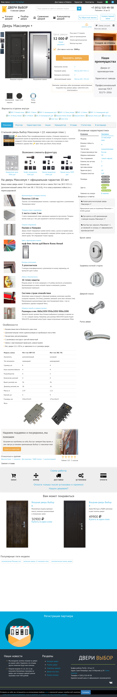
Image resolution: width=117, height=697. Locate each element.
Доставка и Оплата (63, 2)
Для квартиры (27, 459)
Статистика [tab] (86, 125)
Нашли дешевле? (58, 488)
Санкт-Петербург (17, 2)
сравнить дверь (87, 27)
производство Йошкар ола (11, 561)
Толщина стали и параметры (31, 210)
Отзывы (73, 125)
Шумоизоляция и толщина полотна (34, 195)
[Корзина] (79, 8)
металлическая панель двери (62, 561)
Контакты (89, 2)
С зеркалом (16, 459)
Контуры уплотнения (29, 262)
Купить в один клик (42, 521)
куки (46, 692)
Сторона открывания (29, 225)
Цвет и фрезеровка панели (31, 240)
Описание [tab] (7, 125)
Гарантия (78, 2)
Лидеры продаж (52, 675)
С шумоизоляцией (49, 459)
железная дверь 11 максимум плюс (36, 561)
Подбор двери (52, 665)
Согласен (85, 692)
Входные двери (52, 661)
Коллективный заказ (108, 17)
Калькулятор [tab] (60, 125)
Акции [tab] (48, 125)
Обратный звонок (89, 17)
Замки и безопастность (30, 277)
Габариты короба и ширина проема (34, 308)
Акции (99, 2)
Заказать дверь (72, 58)
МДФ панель (37, 459)
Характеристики (34, 125)
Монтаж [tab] (19, 125)
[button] (8, 15)
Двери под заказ (53, 672)
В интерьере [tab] (100, 125)
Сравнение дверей (53, 668)
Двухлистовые (6, 459)
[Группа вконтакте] (110, 682)
